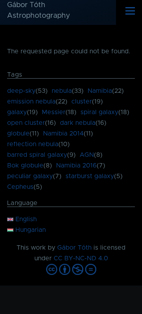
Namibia (100, 91)
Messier (53, 112)
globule (18, 133)
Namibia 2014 (63, 133)
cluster (81, 101)
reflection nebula (32, 144)
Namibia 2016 (76, 165)
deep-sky (21, 91)
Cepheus (20, 187)
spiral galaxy (99, 112)
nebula (62, 91)
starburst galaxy (89, 176)
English (25, 219)
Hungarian (29, 230)
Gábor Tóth (74, 247)
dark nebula (77, 123)
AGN (87, 155)
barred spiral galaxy (37, 155)
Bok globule (25, 165)
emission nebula (31, 101)
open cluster (26, 123)
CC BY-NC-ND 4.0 (81, 258)
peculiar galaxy (30, 176)
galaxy (17, 112)
